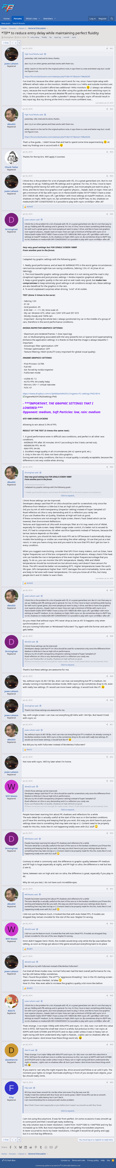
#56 (111, 923)
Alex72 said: (29, 1050)
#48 (111, 636)
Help (103, 1160)
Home (6, 18)
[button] (39, 18)
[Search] (112, 18)
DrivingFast (8, 37)
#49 (111, 676)
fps (50, 37)
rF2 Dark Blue (9, 1160)
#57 (111, 956)
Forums (18, 18)
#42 (111, 109)
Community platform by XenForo (58, 1165)
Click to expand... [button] (68, 495)
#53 (111, 781)
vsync (74, 37)
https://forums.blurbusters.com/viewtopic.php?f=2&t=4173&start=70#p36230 (57, 76)
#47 (111, 590)
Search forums (19, 23)
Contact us (65, 1160)
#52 (111, 757)
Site (108, 1160)
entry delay (35, 37)
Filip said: (28, 1088)
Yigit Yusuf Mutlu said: (34, 54)
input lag (57, 37)
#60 (111, 1082)
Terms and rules (78, 1160)
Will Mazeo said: (31, 838)
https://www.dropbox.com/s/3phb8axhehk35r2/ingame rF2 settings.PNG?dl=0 (61, 393)
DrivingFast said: (31, 472)
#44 (111, 176)
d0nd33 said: (30, 641)
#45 (111, 214)
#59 (111, 1044)
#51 (111, 724)
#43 (111, 152)
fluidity (44, 37)
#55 (111, 889)
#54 (111, 833)
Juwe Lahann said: (32, 219)
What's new (31, 18)
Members (48, 18)
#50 (111, 700)
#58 (111, 995)
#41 (111, 48)
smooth (66, 37)
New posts (5, 23)
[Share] (107, 48)
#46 (111, 467)
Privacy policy (93, 1160)
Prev (7, 43)
